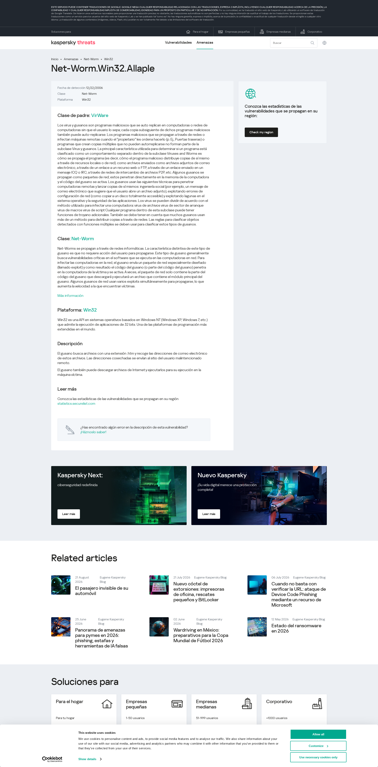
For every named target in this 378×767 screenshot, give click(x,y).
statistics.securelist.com (76, 403)
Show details (87, 759)
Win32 (108, 59)
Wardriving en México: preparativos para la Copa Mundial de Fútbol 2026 (200, 635)
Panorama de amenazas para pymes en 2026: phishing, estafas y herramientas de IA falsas (101, 638)
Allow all (318, 734)
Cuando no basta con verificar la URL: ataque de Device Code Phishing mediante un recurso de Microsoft (298, 594)
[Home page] (74, 42)
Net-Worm (91, 59)
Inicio (54, 59)
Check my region (261, 132)
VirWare (99, 115)
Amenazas (204, 42)
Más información (70, 295)
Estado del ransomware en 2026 (296, 628)
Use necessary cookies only (318, 757)
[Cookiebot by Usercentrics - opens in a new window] (52, 759)
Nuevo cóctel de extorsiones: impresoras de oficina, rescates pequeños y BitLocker (198, 591)
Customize (316, 746)
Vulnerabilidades (178, 42)
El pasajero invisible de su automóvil (101, 590)
